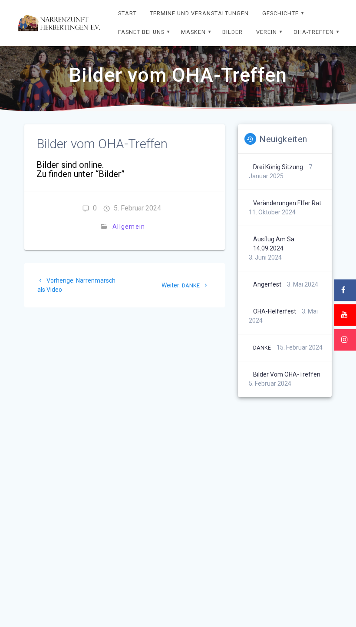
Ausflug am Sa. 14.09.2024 (274, 244)
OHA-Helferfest (274, 311)
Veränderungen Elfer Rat (287, 203)
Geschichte (280, 13)
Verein (266, 32)
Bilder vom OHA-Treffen (286, 374)
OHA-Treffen (313, 32)
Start (127, 13)
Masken (193, 32)
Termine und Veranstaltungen (199, 13)
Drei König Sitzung (278, 166)
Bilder (232, 32)
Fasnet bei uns (141, 32)
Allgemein (128, 226)
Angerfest (267, 284)
